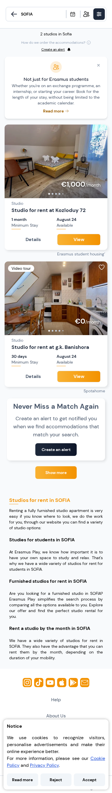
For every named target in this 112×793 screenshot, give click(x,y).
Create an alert (56, 449)
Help (56, 700)
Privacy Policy (44, 765)
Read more (22, 779)
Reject (56, 779)
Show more (56, 472)
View (79, 239)
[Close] (98, 65)
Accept (89, 779)
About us (56, 716)
